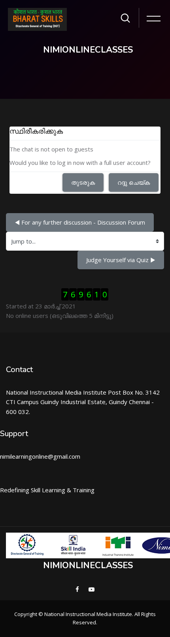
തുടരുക (83, 182)
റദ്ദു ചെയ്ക (133, 182)
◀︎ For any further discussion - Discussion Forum (80, 222)
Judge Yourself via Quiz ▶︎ (120, 260)
